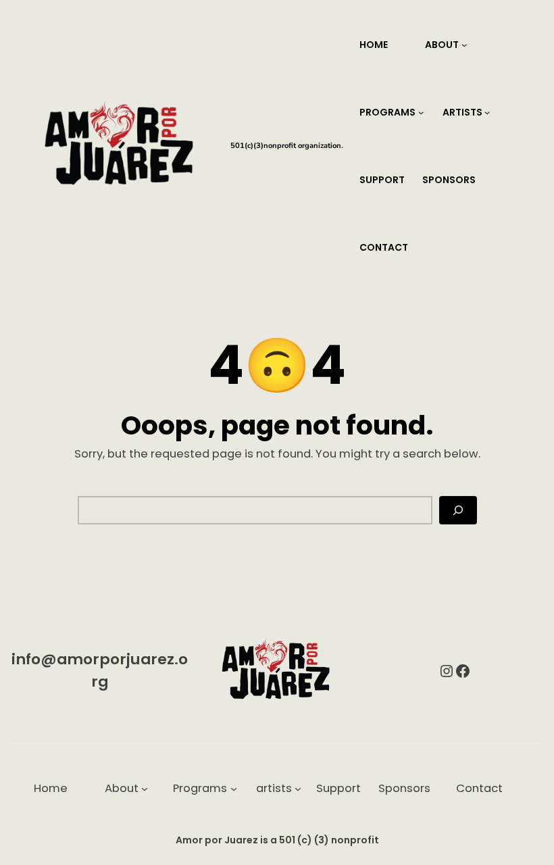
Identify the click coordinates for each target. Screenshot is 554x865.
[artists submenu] (487, 112)
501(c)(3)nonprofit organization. (286, 146)
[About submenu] (464, 44)
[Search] (458, 510)
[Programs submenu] (421, 112)
